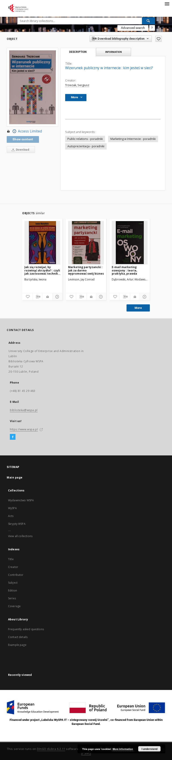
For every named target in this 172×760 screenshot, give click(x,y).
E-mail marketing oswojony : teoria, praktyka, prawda (124, 270)
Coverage (14, 606)
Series (12, 598)
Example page (17, 645)
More (138, 308)
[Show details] (57, 297)
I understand (149, 749)
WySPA (12, 508)
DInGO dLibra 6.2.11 (51, 749)
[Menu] (167, 3)
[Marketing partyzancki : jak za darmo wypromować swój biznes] (86, 242)
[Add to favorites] (158, 39)
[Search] (148, 20)
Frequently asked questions (26, 629)
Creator (13, 567)
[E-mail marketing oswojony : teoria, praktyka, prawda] (129, 242)
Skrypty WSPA (17, 524)
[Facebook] (12, 437)
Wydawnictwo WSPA (21, 500)
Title (11, 559)
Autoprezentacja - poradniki (85, 146)
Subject (12, 583)
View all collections (20, 536)
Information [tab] (113, 51)
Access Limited (30, 131)
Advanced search (133, 28)
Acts (11, 516)
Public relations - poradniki (85, 139)
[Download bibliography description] (37, 297)
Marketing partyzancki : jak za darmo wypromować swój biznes (86, 270)
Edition (12, 590)
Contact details (18, 637)
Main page (15, 477)
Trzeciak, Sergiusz (77, 85)
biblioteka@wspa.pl (24, 410)
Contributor (16, 575)
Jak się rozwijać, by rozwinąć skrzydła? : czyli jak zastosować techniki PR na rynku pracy (42, 270)
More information (123, 749)
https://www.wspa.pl (24, 429)
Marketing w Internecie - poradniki (133, 139)
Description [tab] (77, 51)
